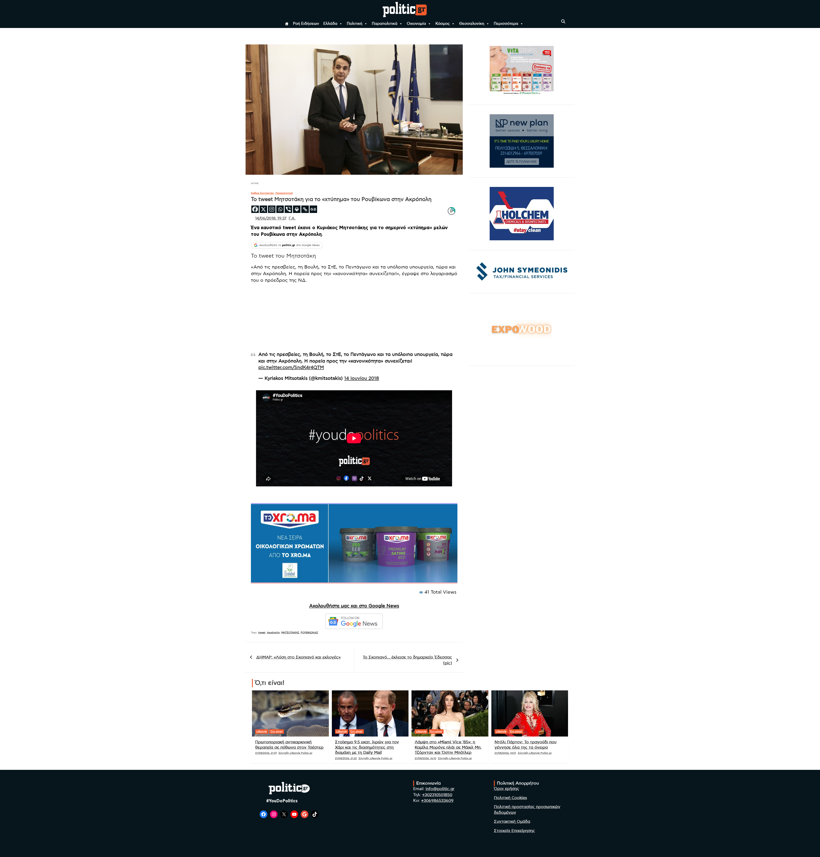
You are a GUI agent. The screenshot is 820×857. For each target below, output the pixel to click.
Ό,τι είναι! (277, 731)
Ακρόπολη (273, 632)
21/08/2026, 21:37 (266, 753)
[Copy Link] (305, 209)
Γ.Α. (292, 218)
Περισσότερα (506, 24)
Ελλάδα (330, 24)
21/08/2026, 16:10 (425, 758)
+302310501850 (437, 795)
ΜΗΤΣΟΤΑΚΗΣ (290, 632)
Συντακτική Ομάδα (512, 822)
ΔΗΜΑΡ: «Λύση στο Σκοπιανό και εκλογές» (298, 657)
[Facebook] (255, 209)
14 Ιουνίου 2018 (361, 378)
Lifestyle (261, 731)
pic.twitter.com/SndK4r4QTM (291, 367)
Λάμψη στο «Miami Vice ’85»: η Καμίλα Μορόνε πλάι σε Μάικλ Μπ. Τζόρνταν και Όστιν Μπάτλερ (448, 747)
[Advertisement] (354, 318)
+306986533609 (437, 801)
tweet (261, 632)
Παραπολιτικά (384, 24)
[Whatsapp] (280, 209)
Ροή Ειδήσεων (306, 24)
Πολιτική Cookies (510, 798)
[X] (263, 209)
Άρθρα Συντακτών (262, 193)
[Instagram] (271, 209)
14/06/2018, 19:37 (270, 218)
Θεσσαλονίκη (471, 24)
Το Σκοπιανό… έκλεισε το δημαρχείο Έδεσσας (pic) (407, 660)
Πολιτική (354, 24)
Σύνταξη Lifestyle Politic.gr (295, 753)
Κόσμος (442, 24)
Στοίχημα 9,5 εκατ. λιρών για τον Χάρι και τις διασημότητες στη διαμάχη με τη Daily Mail (367, 747)
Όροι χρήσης (506, 789)
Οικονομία (416, 24)
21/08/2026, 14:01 (505, 753)
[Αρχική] (287, 23)
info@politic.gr (440, 789)
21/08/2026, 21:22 (346, 758)
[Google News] (313, 209)
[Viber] (288, 209)
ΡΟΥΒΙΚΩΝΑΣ (309, 632)
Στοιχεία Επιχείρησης (514, 831)
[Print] (296, 209)
